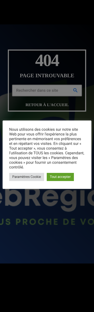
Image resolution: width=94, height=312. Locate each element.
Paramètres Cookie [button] (26, 177)
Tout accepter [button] (60, 177)
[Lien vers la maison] (8, 7)
